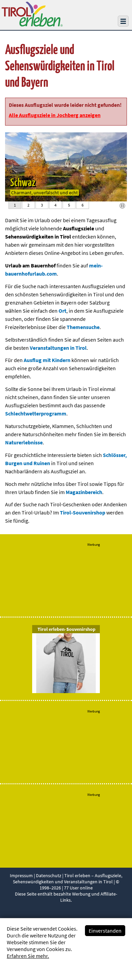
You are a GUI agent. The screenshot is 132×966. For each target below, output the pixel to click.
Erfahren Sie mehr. (28, 955)
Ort (62, 310)
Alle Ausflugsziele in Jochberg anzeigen (55, 115)
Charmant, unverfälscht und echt (44, 193)
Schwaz (22, 183)
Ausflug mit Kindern (47, 360)
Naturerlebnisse (24, 442)
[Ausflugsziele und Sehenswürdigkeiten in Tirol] (32, 24)
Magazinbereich (84, 492)
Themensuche (83, 327)
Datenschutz (48, 875)
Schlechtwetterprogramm (35, 413)
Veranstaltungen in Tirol (58, 347)
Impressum (21, 875)
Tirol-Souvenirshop (82, 512)
